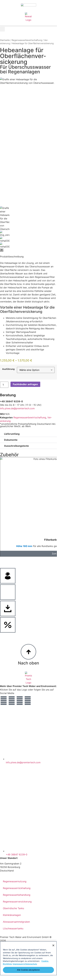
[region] (28, 958)
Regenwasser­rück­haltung (16, 888)
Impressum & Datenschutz (25, 964)
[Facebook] (3, 700)
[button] (28, 26)
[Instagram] (11, 700)
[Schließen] (53, 945)
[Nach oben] (28, 652)
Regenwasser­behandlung (16, 894)
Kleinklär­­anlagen (12, 915)
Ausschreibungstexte (16, 445)
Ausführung (8, 369)
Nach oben (28, 663)
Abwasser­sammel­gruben (16, 921)
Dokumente (10, 439)
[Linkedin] (19, 700)
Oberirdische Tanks (13, 908)
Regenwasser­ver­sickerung (17, 901)
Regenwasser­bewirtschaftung (27, 40)
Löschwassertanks (13, 928)
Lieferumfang (12, 433)
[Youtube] (27, 700)
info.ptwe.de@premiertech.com (17, 408)
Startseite (5, 40)
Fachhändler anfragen (25, 384)
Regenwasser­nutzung (14, 881)
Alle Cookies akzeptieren (28, 970)
